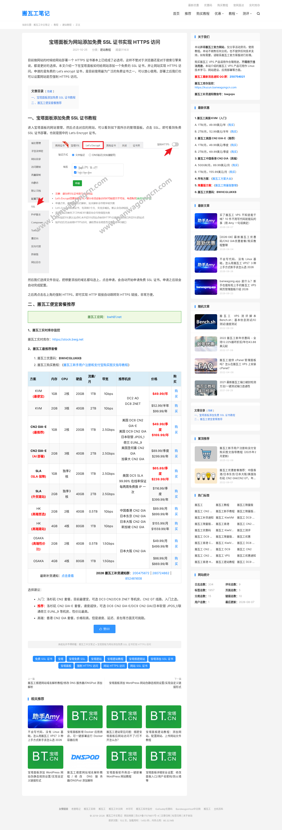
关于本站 (187, 815)
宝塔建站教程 (115, 658)
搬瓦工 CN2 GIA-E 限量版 (204, 549)
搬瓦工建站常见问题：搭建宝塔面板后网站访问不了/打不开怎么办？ (124, 735)
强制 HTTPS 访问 (87, 665)
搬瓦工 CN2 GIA (204, 511)
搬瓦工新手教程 (225, 511)
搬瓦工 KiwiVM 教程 (225, 530)
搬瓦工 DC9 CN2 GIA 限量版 (204, 536)
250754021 (237, 76)
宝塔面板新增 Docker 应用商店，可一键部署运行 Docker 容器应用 (85, 735)
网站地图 (128, 815)
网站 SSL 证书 (139, 665)
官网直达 (238, 5)
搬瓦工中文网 (116, 809)
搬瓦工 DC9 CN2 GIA (246, 517)
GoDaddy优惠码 (163, 809)
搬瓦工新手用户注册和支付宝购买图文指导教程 (95, 365)
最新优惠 (193, 5)
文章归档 (165, 815)
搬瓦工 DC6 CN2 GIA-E (246, 542)
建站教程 (67, 24)
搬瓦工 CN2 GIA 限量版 (204, 555)
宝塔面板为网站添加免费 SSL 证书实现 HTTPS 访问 (104, 42)
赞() (104, 628)
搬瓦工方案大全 (222, 178)
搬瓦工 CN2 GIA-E (246, 523)
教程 (232, 14)
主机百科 (218, 809)
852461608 (133, 578)
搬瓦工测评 (244, 530)
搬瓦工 (199, 504)
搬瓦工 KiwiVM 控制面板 (225, 542)
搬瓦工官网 (89, 809)
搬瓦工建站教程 (225, 561)
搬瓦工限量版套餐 (246, 511)
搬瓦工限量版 (245, 504)
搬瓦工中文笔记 (42, 24)
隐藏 (49, 91)
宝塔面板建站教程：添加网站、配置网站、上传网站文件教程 (163, 735)
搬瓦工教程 (222, 504)
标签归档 (176, 815)
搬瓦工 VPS (223, 555)
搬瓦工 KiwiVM (225, 517)
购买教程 (202, 14)
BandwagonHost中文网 (188, 809)
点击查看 (68, 576)
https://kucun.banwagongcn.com (216, 87)
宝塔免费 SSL (77, 658)
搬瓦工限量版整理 (226, 185)
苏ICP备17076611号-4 (147, 815)
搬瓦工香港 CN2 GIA (204, 542)
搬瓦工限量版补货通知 (225, 536)
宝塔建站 (96, 658)
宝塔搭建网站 (137, 658)
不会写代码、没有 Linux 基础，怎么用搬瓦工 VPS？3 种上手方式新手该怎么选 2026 (45, 735)
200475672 (141, 573)
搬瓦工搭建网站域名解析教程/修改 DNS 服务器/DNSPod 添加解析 (65, 684)
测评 (246, 14)
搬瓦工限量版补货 (204, 523)
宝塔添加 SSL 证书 (162, 658)
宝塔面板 (66, 665)
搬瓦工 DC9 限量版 (246, 561)
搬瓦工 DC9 (223, 549)
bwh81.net (114, 317)
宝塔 (60, 658)
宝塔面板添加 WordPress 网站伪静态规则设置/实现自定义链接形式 (145, 684)
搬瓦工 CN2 (244, 549)
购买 (231, 124)
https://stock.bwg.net (67, 339)
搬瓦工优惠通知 (246, 555)
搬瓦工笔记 (36, 14)
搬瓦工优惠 (244, 536)
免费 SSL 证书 (43, 658)
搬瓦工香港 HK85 (204, 561)
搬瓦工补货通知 (204, 517)
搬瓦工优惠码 (203, 530)
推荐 (188, 14)
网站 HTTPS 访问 (114, 665)
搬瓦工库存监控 (144, 809)
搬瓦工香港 (222, 523)
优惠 (218, 14)
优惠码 (208, 5)
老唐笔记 (76, 809)
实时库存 (254, 5)
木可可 (129, 809)
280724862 (160, 573)
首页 (176, 14)
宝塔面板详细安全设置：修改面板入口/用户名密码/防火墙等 (163, 776)
